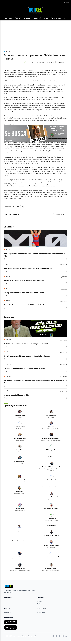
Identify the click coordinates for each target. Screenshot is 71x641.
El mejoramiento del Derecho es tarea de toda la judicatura (27, 356)
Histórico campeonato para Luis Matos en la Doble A (24, 280)
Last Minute (8, 18)
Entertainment (56, 18)
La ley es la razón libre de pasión (16, 395)
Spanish (39, 601)
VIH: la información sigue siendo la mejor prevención (24, 368)
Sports (46, 18)
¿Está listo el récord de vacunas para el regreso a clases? (26, 344)
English (39, 604)
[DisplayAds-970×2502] (35, 133)
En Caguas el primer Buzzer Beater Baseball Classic (24, 292)
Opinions (37, 18)
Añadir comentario (60, 215)
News (18, 18)
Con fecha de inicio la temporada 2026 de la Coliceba (24, 305)
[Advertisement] (35, 33)
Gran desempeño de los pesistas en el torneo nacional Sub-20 (28, 268)
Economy (27, 18)
